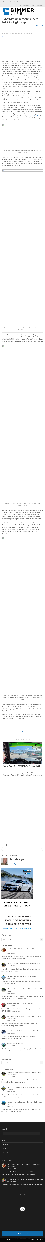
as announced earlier (12, 98)
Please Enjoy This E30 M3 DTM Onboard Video (22, 766)
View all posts (14, 864)
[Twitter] (3, 1)
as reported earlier (33, 116)
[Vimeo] (10, 1)
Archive (33, 5)
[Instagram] (17, 1)
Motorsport (28, 33)
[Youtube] (14, 1)
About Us (40, 5)
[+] (22, 753)
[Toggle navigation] (41, 11)
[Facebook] (7, 1)
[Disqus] (22, 807)
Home (19, 5)
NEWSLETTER (23, 1233)
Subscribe (26, 5)
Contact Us (40, 25)
